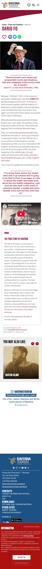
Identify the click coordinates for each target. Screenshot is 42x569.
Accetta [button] (21, 557)
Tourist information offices (16, 494)
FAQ (3, 499)
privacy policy (28, 536)
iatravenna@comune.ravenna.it (14, 487)
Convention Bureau (11, 512)
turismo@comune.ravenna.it (13, 484)
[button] (34, 5)
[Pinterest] (25, 467)
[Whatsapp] (28, 467)
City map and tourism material (17, 504)
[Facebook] (13, 467)
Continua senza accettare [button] (31, 526)
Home (4, 25)
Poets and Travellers (15, 25)
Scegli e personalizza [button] (21, 563)
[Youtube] (22, 467)
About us (6, 496)
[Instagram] (16, 467)
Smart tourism (9, 510)
